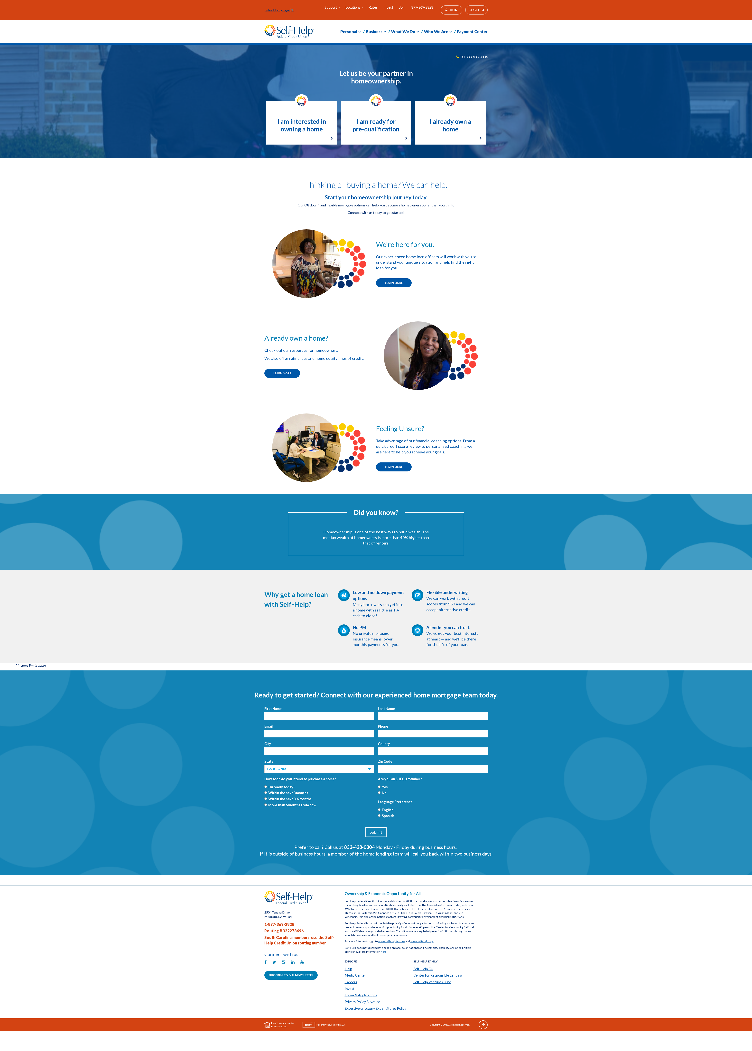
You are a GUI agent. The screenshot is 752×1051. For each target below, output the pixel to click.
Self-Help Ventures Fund (432, 982)
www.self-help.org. (422, 941)
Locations (352, 7)
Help (348, 969)
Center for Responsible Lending (437, 975)
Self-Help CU (423, 969)
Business (374, 31)
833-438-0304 (477, 57)
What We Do (403, 31)
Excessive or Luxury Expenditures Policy (375, 1008)
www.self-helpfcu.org (391, 941)
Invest (388, 7)
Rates (373, 7)
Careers (351, 982)
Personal (348, 31)
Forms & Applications (361, 995)
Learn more (394, 282)
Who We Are (436, 31)
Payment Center (472, 31)
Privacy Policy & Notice (362, 1001)
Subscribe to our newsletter (291, 975)
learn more (394, 467)
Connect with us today (365, 212)
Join (402, 7)
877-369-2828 (422, 7)
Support (331, 7)
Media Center (355, 975)
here (384, 951)
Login (453, 10)
